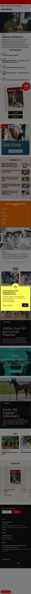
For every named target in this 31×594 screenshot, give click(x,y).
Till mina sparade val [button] (7, 305)
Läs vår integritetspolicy (8, 301)
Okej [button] (25, 305)
